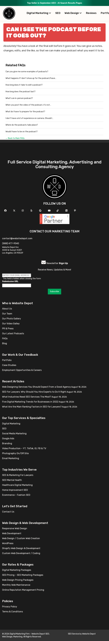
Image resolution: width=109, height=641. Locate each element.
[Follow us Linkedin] (66, 210)
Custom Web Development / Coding (21, 553)
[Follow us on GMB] (40, 210)
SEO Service (73, 634)
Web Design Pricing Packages (17, 580)
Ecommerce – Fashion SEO (16, 495)
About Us (7, 308)
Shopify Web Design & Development (21, 548)
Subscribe (54, 291)
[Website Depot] (54, 186)
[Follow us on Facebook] (5, 210)
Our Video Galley (11, 323)
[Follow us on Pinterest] (75, 210)
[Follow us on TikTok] (58, 210)
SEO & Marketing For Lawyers (17, 475)
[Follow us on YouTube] (49, 210)
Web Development (11, 533)
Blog (4, 343)
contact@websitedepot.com (17, 238)
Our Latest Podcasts (13, 333)
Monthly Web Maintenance (16, 585)
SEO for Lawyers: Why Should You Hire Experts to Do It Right (34, 391)
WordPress (7, 543)
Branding (7, 443)
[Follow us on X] (14, 210)
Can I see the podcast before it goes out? (53, 32)
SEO (57, 13)
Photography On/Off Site (15, 453)
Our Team (7, 313)
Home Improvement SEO (15, 490)
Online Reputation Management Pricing (23, 590)
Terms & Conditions (12, 611)
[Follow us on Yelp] (32, 210)
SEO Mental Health (12, 480)
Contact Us (8, 511)
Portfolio (6, 360)
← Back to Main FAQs (15, 138)
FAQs (5, 338)
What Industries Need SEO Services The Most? (26, 396)
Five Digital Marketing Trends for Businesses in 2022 (30, 401)
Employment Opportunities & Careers (22, 370)
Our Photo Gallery (11, 318)
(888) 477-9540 (10, 243)
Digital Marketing (38, 13)
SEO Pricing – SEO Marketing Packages (22, 575)
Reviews (91, 13)
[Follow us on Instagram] (23, 210)
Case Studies (9, 365)
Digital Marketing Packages (16, 570)
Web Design (72, 13)
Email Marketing (10, 458)
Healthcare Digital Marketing (17, 485)
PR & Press (7, 328)
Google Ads (8, 438)
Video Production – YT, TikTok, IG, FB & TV (24, 448)
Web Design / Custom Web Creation (21, 538)
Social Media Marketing (14, 433)
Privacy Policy (9, 606)
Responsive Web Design (14, 528)
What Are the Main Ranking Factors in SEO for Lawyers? (32, 406)
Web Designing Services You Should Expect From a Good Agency (36, 386)
